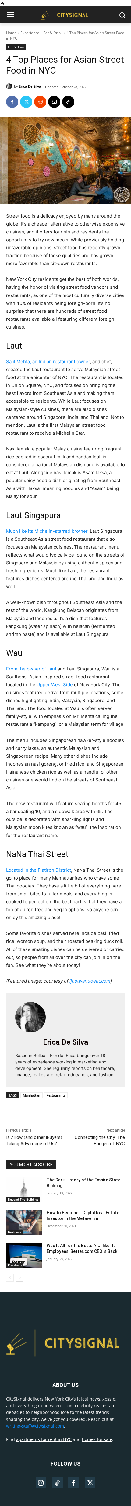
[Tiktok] (57, 1482)
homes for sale (97, 1439)
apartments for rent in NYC (44, 1439)
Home (11, 32)
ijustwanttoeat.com (89, 981)
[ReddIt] (40, 102)
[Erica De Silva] (10, 86)
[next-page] (19, 1278)
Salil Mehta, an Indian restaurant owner (48, 361)
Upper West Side (55, 685)
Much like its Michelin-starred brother (46, 531)
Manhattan (31, 1095)
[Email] (54, 102)
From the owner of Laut (31, 669)
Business (14, 1232)
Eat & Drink (52, 32)
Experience (29, 32)
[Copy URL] (68, 102)
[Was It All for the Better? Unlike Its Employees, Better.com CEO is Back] (24, 1255)
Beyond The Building (23, 1199)
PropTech (15, 1265)
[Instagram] (41, 1482)
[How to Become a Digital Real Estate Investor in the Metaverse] (24, 1222)
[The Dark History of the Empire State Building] (24, 1189)
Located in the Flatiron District (38, 870)
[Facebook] (12, 102)
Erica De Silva (30, 86)
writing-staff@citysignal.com (35, 1426)
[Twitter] (26, 102)
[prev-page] (10, 1278)
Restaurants (55, 1095)
